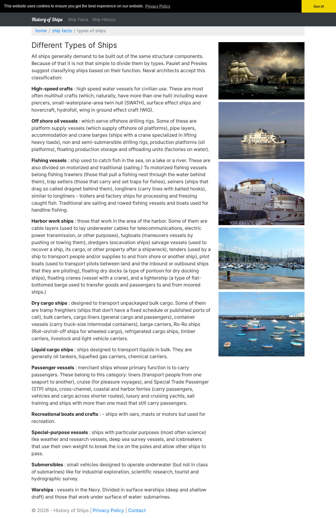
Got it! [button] (319, 6)
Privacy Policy (108, 510)
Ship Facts (78, 19)
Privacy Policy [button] (157, 6)
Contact (137, 510)
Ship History (104, 19)
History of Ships (46, 19)
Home (41, 30)
